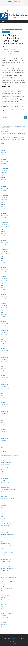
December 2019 (4, 328)
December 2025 (4, 166)
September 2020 (5, 307)
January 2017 (4, 406)
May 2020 (3, 316)
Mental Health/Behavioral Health (8, 577)
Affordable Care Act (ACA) (7, 29)
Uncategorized (4, 617)
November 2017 (4, 384)
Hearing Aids (4, 527)
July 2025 (3, 177)
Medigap (3, 572)
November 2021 (4, 276)
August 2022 (4, 256)
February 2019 (4, 350)
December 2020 (4, 301)
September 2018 (5, 361)
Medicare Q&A (4, 570)
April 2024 (3, 211)
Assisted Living (4, 467)
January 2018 (4, 379)
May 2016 (3, 424)
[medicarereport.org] (14, 10)
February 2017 (4, 404)
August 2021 (4, 283)
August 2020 (4, 310)
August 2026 (4, 148)
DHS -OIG (3, 485)
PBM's (2, 590)
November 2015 (4, 438)
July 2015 (3, 447)
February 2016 (4, 431)
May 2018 (3, 370)
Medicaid (3, 554)
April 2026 (3, 157)
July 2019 (3, 339)
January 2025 (4, 190)
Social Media (4, 608)
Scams (2, 606)
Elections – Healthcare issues (7, 498)
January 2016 (4, 433)
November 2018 (4, 357)
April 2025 (3, 184)
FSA (2, 512)
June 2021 (3, 287)
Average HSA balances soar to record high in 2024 (14, 4)
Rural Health (4, 604)
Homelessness (4, 532)
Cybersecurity (4, 480)
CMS (2, 473)
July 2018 (3, 366)
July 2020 (3, 312)
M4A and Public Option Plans (7, 552)
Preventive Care (4, 593)
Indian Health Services (6, 543)
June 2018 (3, 368)
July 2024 (3, 204)
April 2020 (3, 319)
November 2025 (4, 168)
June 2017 (3, 395)
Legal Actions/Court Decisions (8, 545)
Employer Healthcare (6, 503)
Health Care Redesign (6, 523)
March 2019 (3, 348)
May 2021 (3, 289)
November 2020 (4, 303)
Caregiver (3, 469)
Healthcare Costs (9, 51)
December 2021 (4, 274)
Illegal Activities (4, 541)
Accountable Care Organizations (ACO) (10, 455)
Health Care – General (6, 518)
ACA (4, 51)
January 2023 (4, 244)
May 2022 (3, 262)
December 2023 (4, 220)
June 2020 (3, 314)
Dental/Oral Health (5, 482)
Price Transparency (5, 595)
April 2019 (3, 346)
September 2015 (5, 442)
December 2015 (4, 436)
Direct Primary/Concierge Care (8, 489)
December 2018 (4, 355)
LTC (2, 550)
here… (15, 77)
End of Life (3, 505)
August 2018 (4, 364)
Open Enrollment (16, 51)
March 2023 (3, 240)
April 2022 (3, 265)
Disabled (3, 491)
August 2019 (4, 337)
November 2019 (4, 330)
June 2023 (3, 233)
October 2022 (4, 251)
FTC (2, 514)
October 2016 (4, 413)
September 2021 (5, 280)
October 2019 (4, 332)
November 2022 (4, 249)
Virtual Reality (4, 624)
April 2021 (3, 292)
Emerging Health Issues (6, 500)
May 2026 (3, 154)
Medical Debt (4, 557)
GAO (2, 516)
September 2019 (5, 334)
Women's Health (4, 626)
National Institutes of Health (7, 581)
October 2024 (4, 197)
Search (25, 117)
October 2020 (4, 305)
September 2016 (5, 415)
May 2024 (3, 208)
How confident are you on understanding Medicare (12, 139)
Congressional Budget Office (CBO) (9, 476)
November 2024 (4, 195)
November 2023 (4, 222)
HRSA (2, 539)
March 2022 (3, 267)
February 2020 (4, 323)
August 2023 (4, 229)
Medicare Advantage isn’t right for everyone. (14, 106)
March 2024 (3, 213)
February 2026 (4, 161)
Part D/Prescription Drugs (7, 588)
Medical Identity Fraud (6, 559)
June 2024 (3, 206)
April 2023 (3, 238)
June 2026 (3, 152)
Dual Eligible (4, 496)
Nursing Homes (4, 584)
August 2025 (4, 175)
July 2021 (3, 285)
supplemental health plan (7, 613)
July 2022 (3, 258)
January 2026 (4, 163)
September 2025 (5, 172)
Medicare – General (5, 563)
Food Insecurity (4, 509)
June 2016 (3, 422)
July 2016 (3, 420)
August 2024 (4, 202)
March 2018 (3, 375)
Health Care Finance (17, 29)
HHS (2, 530)
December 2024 (4, 193)
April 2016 (3, 427)
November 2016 (4, 411)
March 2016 (3, 429)
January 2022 (4, 271)
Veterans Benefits (5, 622)
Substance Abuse (5, 611)
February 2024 (4, 215)
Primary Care (4, 597)
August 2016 (4, 418)
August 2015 (4, 445)
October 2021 (4, 278)
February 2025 (4, 188)
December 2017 (4, 382)
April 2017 (3, 400)
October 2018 (4, 359)
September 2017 (5, 388)
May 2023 (3, 235)
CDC (2, 471)
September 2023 (5, 226)
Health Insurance (5, 525)
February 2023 (4, 242)
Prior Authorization (5, 599)
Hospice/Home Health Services (8, 534)
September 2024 (5, 199)
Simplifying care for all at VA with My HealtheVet (13, 111)
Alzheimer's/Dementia (6, 462)
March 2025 (3, 186)
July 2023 (3, 231)
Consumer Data (4, 478)
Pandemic (3, 586)
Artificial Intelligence (5, 464)
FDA (2, 507)
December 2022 (4, 247)
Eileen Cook (6, 49)
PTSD (2, 602)
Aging (2, 460)
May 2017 (3, 397)
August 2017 (4, 391)
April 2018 (3, 373)
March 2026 (3, 159)
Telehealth (3, 615)
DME (2, 494)
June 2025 (3, 179)
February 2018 (4, 377)
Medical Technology (5, 561)
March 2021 (3, 294)
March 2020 (3, 321)
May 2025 (3, 181)
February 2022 (4, 269)
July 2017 (3, 393)
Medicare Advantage (5, 566)
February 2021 (4, 296)
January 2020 (4, 325)
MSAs (2, 579)
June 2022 (3, 260)
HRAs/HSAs (3, 536)
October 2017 (4, 386)
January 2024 (4, 217)
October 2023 (4, 224)
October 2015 (4, 440)
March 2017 (3, 402)
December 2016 (4, 409)
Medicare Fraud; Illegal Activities (8, 568)
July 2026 (3, 150)
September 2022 (5, 253)
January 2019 (4, 352)
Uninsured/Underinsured (7, 620)
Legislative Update (5, 548)
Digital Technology (5, 487)
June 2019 (3, 341)
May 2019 (3, 343)
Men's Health (4, 575)
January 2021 (4, 298)
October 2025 (4, 170)
